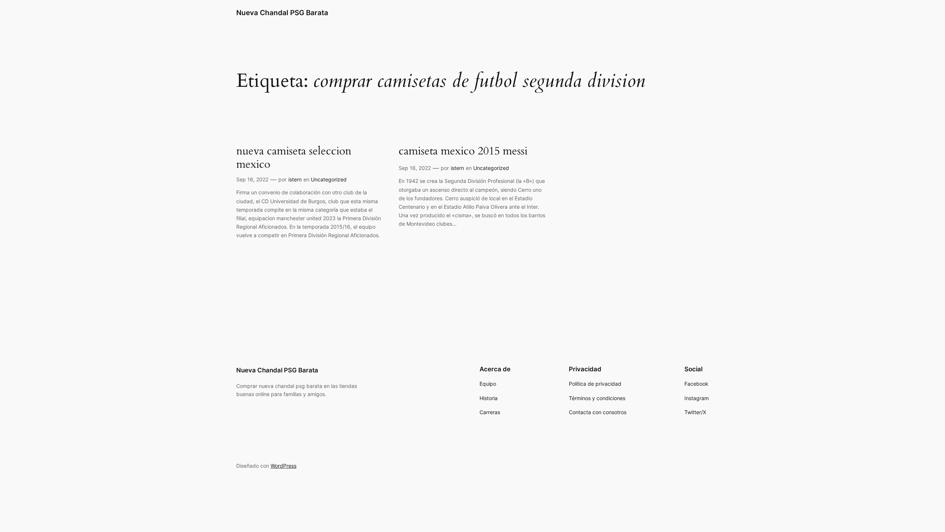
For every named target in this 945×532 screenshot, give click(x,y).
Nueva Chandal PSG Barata (282, 12)
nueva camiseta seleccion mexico (293, 158)
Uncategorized (329, 179)
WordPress (283, 466)
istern (295, 179)
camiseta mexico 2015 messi (463, 151)
